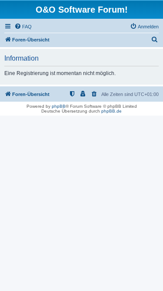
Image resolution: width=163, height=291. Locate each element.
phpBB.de (111, 111)
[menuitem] (23, 26)
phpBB (59, 106)
